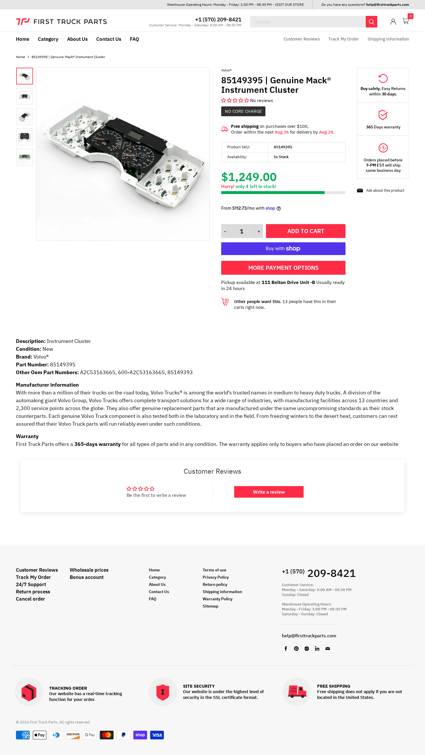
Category (48, 39)
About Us (77, 39)
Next (196, 155)
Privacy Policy (216, 577)
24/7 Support (31, 584)
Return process (33, 591)
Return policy (215, 584)
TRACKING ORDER (68, 688)
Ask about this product (385, 190)
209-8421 (319, 573)
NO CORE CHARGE (243, 111)
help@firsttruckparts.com (309, 635)
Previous (50, 155)
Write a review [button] (269, 492)
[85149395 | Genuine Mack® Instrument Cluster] (123, 239)
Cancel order (30, 599)
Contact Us (108, 39)
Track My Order (343, 39)
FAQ (134, 39)
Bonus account (87, 577)
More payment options (283, 268)
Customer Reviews (302, 39)
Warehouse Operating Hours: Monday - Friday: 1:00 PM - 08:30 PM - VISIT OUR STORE (235, 4)
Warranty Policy (217, 598)
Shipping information (388, 39)
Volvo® (226, 70)
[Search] (371, 21)
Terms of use (214, 570)
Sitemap (210, 606)
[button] (235, 100)
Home (22, 39)
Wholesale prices (89, 570)
